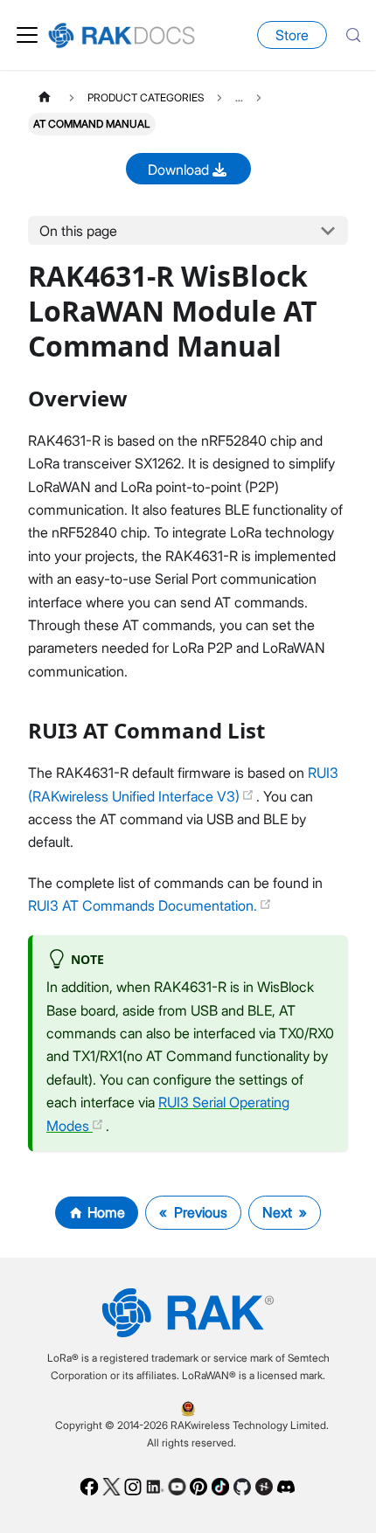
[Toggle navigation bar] (27, 35)
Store (292, 35)
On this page (78, 230)
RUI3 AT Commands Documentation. (144, 905)
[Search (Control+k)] (353, 35)
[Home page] (44, 97)
